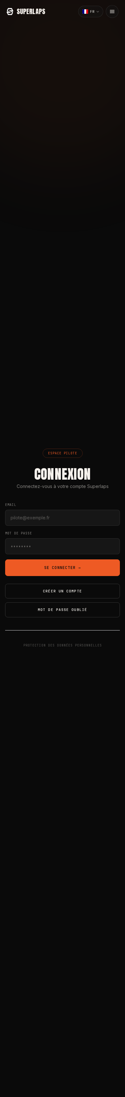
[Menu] (112, 11)
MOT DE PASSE (18, 533)
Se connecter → (62, 567)
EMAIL (10, 505)
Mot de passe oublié (62, 609)
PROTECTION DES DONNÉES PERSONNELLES (62, 645)
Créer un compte (62, 591)
